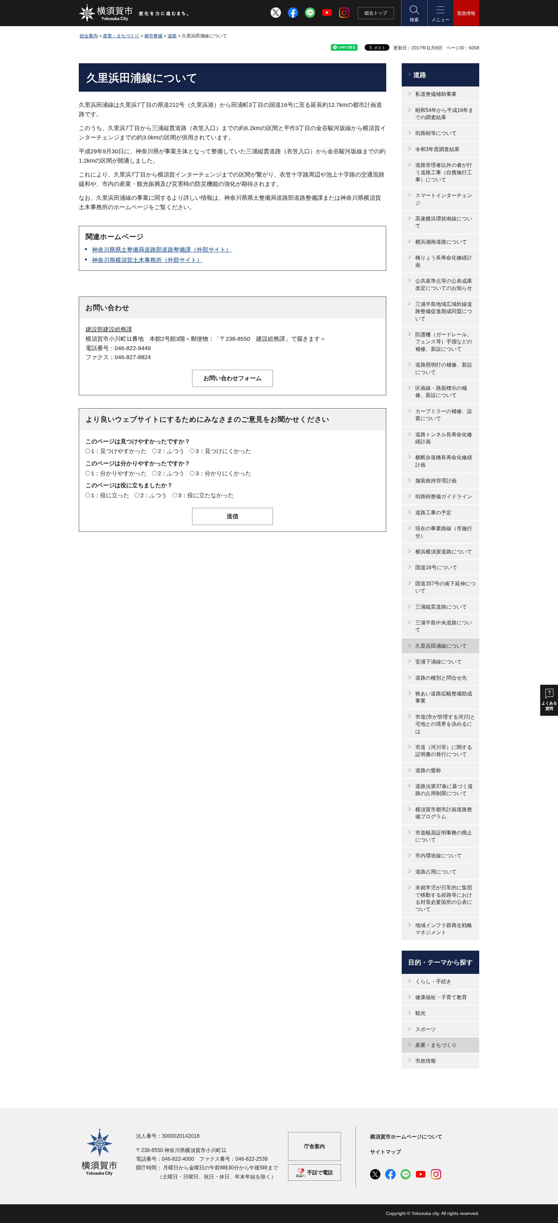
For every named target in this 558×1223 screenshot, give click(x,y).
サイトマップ (385, 1152)
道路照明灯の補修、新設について (443, 368)
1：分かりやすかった (119, 473)
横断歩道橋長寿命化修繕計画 (443, 461)
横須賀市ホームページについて (406, 1136)
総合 (376, 12)
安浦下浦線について (438, 661)
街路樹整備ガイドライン (443, 496)
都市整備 (153, 35)
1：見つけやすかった (119, 451)
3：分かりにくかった (223, 473)
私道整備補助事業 (436, 94)
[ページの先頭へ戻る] (470, 1211)
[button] (414, 13)
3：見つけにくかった (223, 451)
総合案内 (89, 35)
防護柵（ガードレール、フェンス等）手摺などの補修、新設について (443, 342)
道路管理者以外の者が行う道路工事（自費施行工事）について (443, 172)
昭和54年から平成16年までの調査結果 (444, 113)
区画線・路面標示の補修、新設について (441, 391)
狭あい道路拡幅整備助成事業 (443, 697)
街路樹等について (436, 133)
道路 (172, 35)
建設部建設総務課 (109, 329)
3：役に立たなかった (206, 495)
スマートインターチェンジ (443, 199)
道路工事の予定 (433, 512)
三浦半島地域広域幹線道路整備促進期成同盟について (443, 311)
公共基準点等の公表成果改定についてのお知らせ (443, 284)
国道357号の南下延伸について (445, 587)
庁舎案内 (314, 1146)
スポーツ (425, 1029)
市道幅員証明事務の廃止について (443, 836)
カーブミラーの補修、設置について (443, 415)
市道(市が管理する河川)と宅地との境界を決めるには (445, 724)
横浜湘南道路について (441, 242)
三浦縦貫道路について (441, 607)
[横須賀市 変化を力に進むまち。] (134, 13)
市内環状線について (438, 855)
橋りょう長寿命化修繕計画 (443, 261)
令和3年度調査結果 (437, 149)
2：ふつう (171, 451)
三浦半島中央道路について (443, 626)
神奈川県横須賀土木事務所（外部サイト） (147, 260)
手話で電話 (320, 1172)
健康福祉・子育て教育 (441, 997)
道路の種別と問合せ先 (441, 678)
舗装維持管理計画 (436, 480)
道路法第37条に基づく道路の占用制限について (444, 789)
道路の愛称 (428, 770)
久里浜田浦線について (441, 646)
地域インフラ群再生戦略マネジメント (443, 929)
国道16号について (436, 567)
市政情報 (425, 1061)
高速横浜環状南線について (443, 222)
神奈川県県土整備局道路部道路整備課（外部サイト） (162, 250)
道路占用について (436, 871)
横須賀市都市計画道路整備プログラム (443, 813)
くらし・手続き (433, 981)
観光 (420, 1013)
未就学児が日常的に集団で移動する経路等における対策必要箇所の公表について (443, 898)
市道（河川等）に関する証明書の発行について (443, 750)
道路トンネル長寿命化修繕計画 (443, 438)
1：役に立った (110, 495)
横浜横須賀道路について (443, 551)
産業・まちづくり (121, 35)
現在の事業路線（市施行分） (443, 532)
